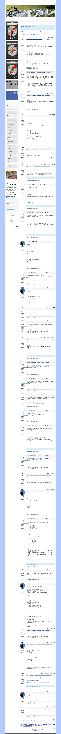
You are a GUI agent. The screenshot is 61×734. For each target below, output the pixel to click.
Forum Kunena (39, 730)
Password (8, 203)
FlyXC (9, 148)
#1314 (54, 147)
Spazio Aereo (9, 111)
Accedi (29, 68)
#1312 (54, 114)
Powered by (35, 730)
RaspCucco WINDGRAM (11, 119)
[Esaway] (11, 188)
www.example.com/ (34, 500)
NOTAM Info (9, 154)
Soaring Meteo (10, 130)
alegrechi (31, 72)
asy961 (42, 724)
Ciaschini (48, 724)
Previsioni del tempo (10, 124)
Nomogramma (10, 127)
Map (8, 161)
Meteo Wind (9, 133)
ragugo (44, 724)
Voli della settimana (10, 141)
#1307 (54, 37)
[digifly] (11, 185)
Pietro (46, 724)
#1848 (54, 628)
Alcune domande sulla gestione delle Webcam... (34, 39)
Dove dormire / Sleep (10, 112)
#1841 (54, 473)
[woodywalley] (11, 192)
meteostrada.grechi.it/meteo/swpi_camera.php (43, 154)
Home (8, 105)
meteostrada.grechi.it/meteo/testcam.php (33, 680)
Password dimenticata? (10, 209)
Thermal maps (10, 151)
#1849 (54, 642)
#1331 (54, 337)
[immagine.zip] (29, 302)
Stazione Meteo (10, 116)
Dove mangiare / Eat (10, 114)
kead (22, 37)
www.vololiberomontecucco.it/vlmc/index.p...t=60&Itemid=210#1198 (36, 84)
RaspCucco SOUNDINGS (11, 121)
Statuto (9, 165)
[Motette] (11, 197)
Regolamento (9, 109)
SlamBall (51, 724)
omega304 (35, 67)
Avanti (34, 34)
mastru (33, 724)
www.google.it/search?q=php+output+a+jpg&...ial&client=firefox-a (36, 227)
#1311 (54, 93)
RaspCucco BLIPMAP (10, 118)
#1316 (54, 164)
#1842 (54, 489)
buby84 (39, 724)
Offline (22, 45)
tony (22, 114)
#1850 (54, 673)
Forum (9, 158)
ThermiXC (9, 145)
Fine (36, 34)
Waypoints (9, 137)
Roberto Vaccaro (26, 724)
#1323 (54, 307)
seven (54, 724)
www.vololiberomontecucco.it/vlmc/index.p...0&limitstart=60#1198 (36, 403)
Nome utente (9, 200)
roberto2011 (32, 241)
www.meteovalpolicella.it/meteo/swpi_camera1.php (44, 458)
